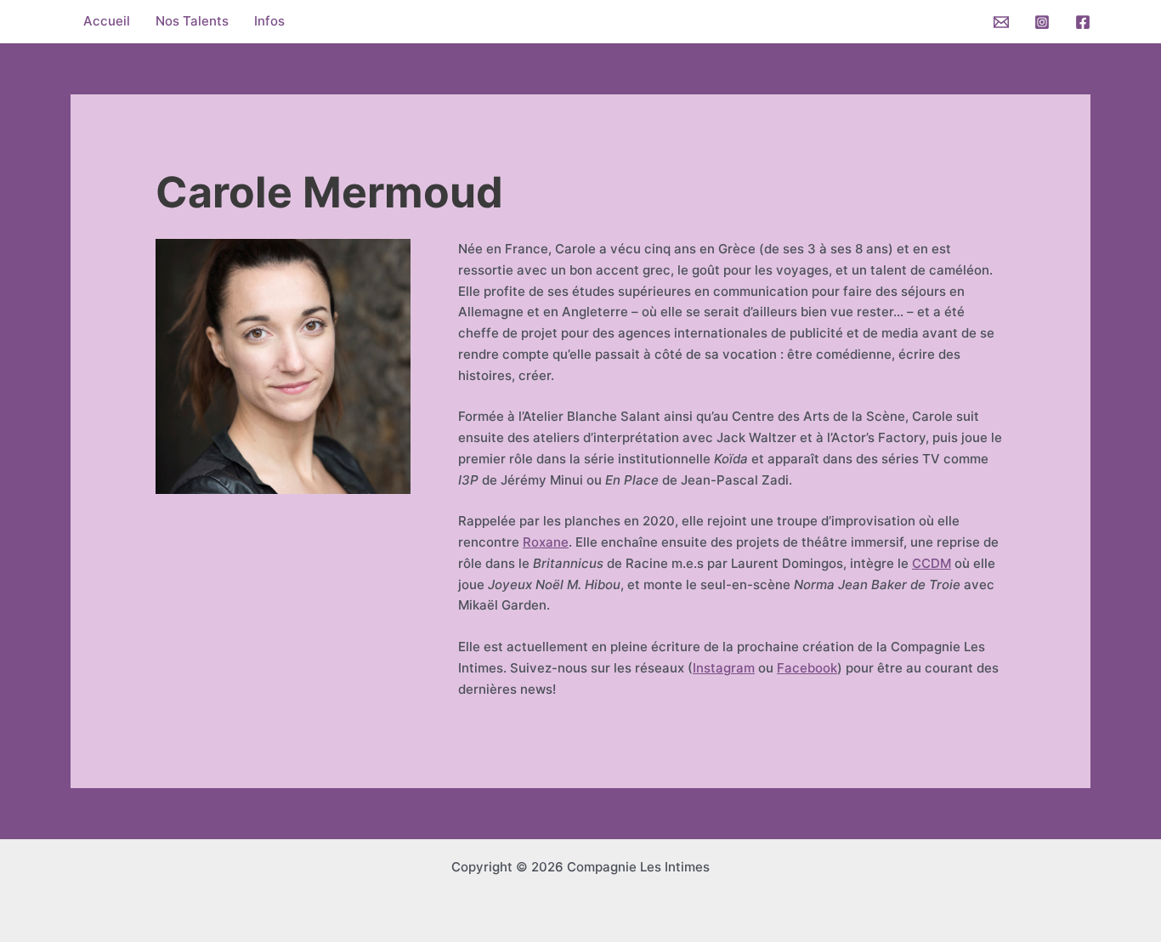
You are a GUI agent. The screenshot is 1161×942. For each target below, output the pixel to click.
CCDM (931, 563)
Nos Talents (192, 21)
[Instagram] (1042, 22)
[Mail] (1001, 22)
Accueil (106, 21)
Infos (269, 21)
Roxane (546, 542)
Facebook (807, 668)
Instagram (724, 668)
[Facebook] (1082, 22)
